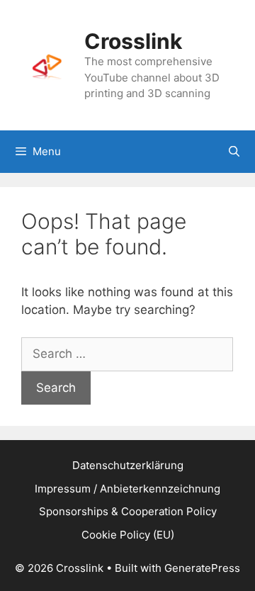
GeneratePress (202, 568)
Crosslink (133, 41)
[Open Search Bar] (234, 151)
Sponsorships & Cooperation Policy (128, 511)
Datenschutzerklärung (127, 465)
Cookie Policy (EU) (127, 534)
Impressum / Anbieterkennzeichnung (127, 488)
